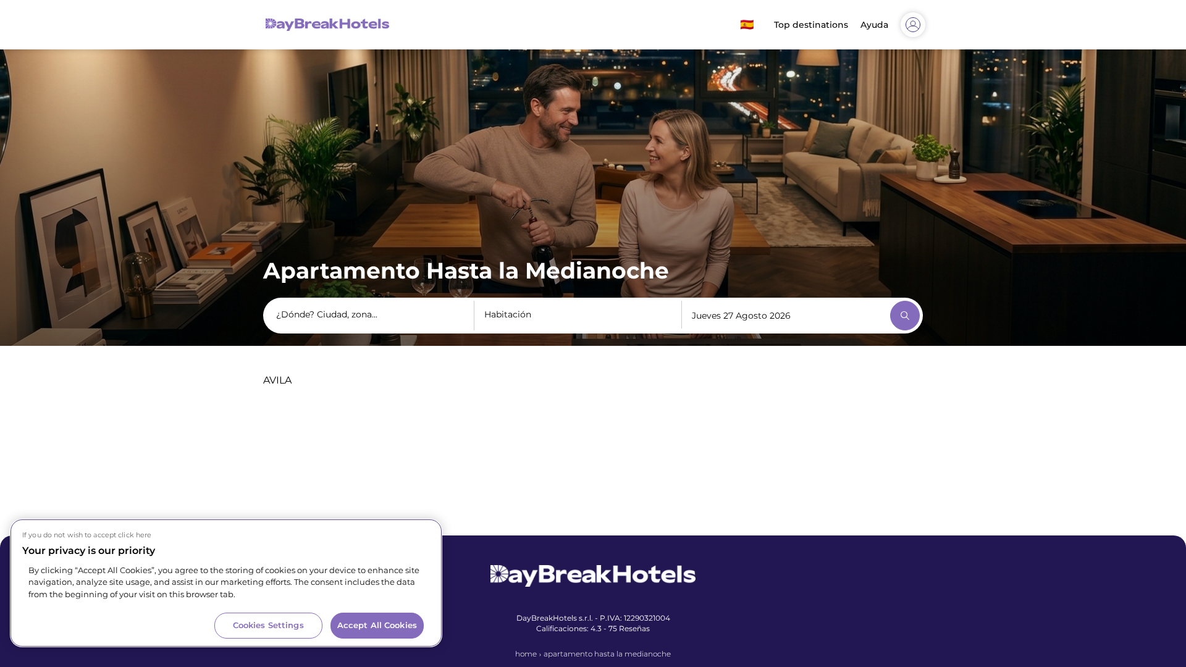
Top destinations (811, 24)
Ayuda (874, 24)
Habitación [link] (507, 314)
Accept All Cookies (377, 625)
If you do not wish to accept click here (86, 535)
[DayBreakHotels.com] (327, 25)
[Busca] (905, 315)
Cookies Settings (268, 625)
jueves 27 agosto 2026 (741, 315)
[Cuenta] (913, 24)
